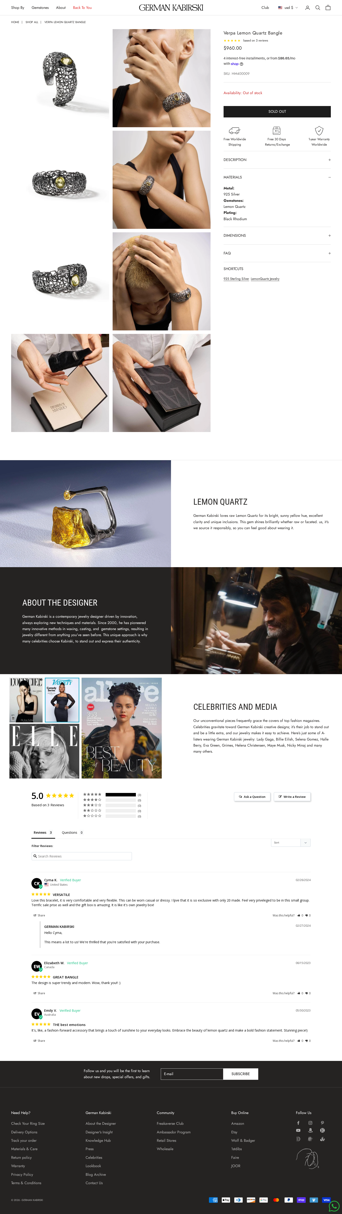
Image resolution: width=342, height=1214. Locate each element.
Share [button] (41, 915)
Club (265, 7)
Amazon (237, 1123)
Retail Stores (166, 1140)
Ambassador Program (174, 1132)
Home (15, 22)
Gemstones (40, 7)
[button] (300, 915)
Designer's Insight (99, 1132)
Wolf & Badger (243, 1140)
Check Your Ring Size (28, 1123)
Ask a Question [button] (254, 797)
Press (90, 1149)
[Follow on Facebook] (298, 1123)
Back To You (82, 7)
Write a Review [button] (295, 797)
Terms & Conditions (26, 1183)
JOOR (235, 1166)
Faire (235, 1157)
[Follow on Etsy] (322, 1130)
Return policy (21, 1157)
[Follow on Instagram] (310, 1123)
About (61, 7)
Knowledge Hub (98, 1140)
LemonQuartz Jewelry (265, 278)
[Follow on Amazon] (310, 1130)
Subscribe (240, 1074)
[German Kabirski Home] (313, 1158)
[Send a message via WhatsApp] (334, 1206)
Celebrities (94, 1157)
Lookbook (93, 1166)
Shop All (32, 22)
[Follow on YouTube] (298, 1130)
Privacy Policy (22, 1174)
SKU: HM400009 (237, 73)
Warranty (18, 1166)
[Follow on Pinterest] (322, 1123)
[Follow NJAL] (310, 1139)
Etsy (234, 1132)
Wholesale (165, 1149)
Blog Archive (96, 1174)
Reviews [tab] (40, 832)
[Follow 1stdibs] (298, 1138)
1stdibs (236, 1149)
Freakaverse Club (170, 1123)
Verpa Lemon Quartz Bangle (65, 22)
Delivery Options (24, 1132)
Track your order (24, 1140)
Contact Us (94, 1183)
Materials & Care (24, 1149)
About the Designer (101, 1123)
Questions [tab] (69, 832)
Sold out (277, 111)
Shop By (17, 7)
